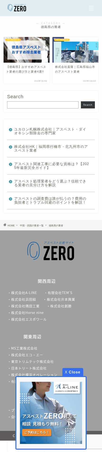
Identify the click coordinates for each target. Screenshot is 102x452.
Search (15, 96)
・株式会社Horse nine (26, 312)
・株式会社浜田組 (22, 299)
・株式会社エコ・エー (25, 354)
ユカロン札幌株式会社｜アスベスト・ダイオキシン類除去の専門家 (50, 131)
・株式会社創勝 (61, 305)
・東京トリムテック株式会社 (31, 361)
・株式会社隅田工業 (24, 305)
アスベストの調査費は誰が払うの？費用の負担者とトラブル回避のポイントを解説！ (50, 200)
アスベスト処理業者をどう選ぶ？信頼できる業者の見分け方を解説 (50, 183)
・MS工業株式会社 (22, 348)
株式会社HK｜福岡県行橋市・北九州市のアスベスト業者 (51, 148)
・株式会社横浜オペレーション (32, 374)
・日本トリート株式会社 (27, 368)
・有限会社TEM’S (58, 292)
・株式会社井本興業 (59, 299)
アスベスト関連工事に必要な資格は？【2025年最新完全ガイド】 (51, 166)
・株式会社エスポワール (27, 319)
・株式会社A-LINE (22, 292)
